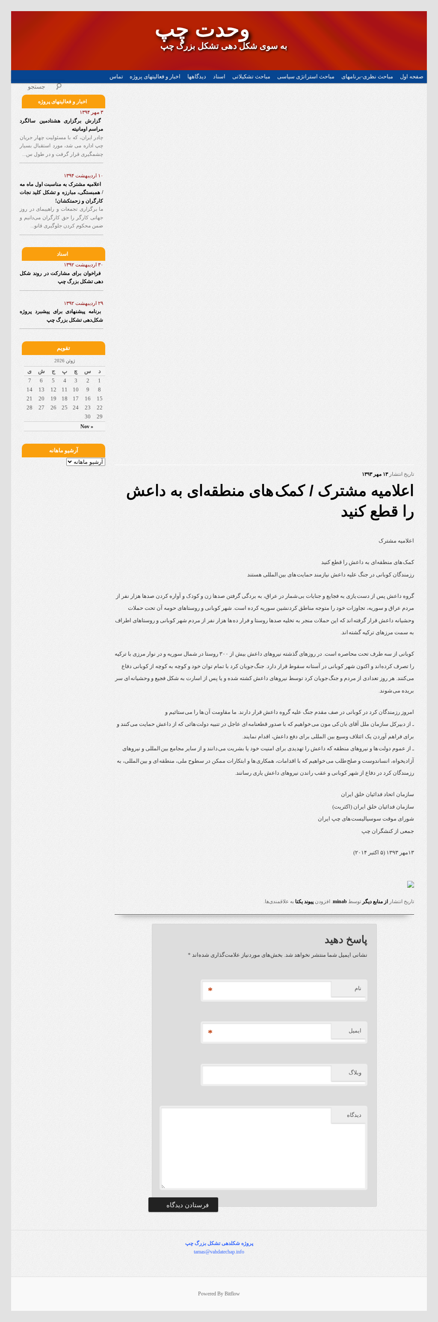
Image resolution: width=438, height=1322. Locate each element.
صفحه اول (411, 76)
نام (358, 988)
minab (340, 901)
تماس (116, 76)
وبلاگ (355, 1072)
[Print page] (410, 886)
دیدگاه (354, 1115)
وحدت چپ (202, 29)
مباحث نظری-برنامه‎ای (367, 76)
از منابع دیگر (375, 901)
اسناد (219, 76)
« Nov (86, 427)
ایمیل (355, 1030)
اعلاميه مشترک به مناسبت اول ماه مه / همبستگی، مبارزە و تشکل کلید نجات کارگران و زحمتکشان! (61, 192)
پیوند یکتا (304, 901)
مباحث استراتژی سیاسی (305, 76)
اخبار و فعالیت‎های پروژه (155, 76)
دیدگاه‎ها (196, 76)
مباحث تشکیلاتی (251, 76)
